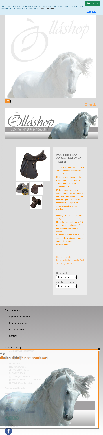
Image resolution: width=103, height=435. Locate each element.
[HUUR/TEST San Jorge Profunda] (33, 164)
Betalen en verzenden (19, 323)
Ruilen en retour (16, 329)
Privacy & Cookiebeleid (47, 9)
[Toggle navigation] (8, 101)
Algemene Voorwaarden (20, 317)
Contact (12, 336)
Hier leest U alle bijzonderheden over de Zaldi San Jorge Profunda (70, 260)
